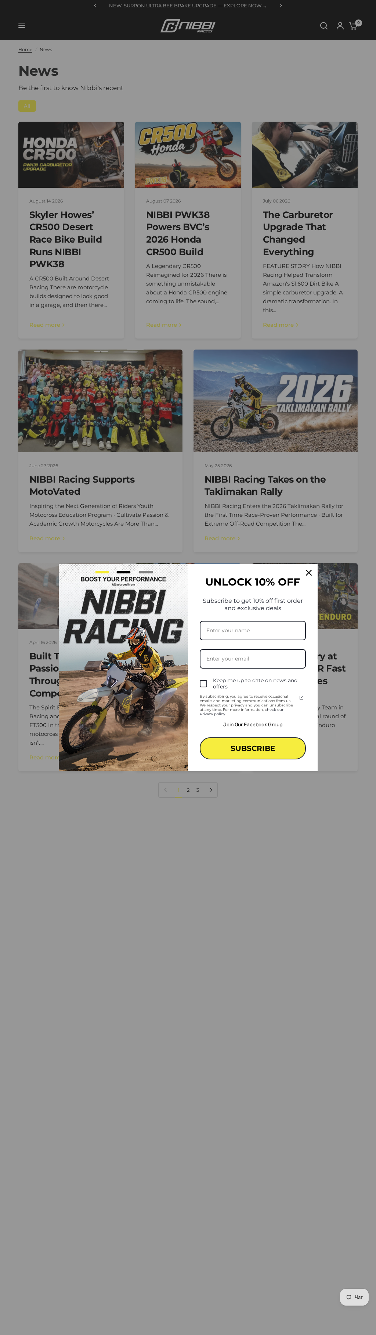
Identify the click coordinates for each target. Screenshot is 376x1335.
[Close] (309, 572)
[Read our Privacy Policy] (301, 697)
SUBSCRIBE (253, 748)
